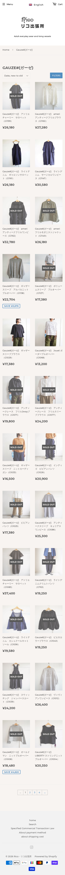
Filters (56, 75)
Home (5, 49)
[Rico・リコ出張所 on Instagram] (31, 847)
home (32, 820)
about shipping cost (32, 836)
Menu (10, 4)
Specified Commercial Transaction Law (32, 828)
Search (32, 824)
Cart (59, 4)
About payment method (32, 832)
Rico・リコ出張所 (23, 856)
